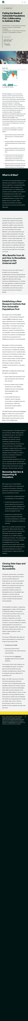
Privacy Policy (12, 722)
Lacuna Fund (11, 115)
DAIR (13, 117)
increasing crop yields (11, 645)
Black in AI (4, 115)
